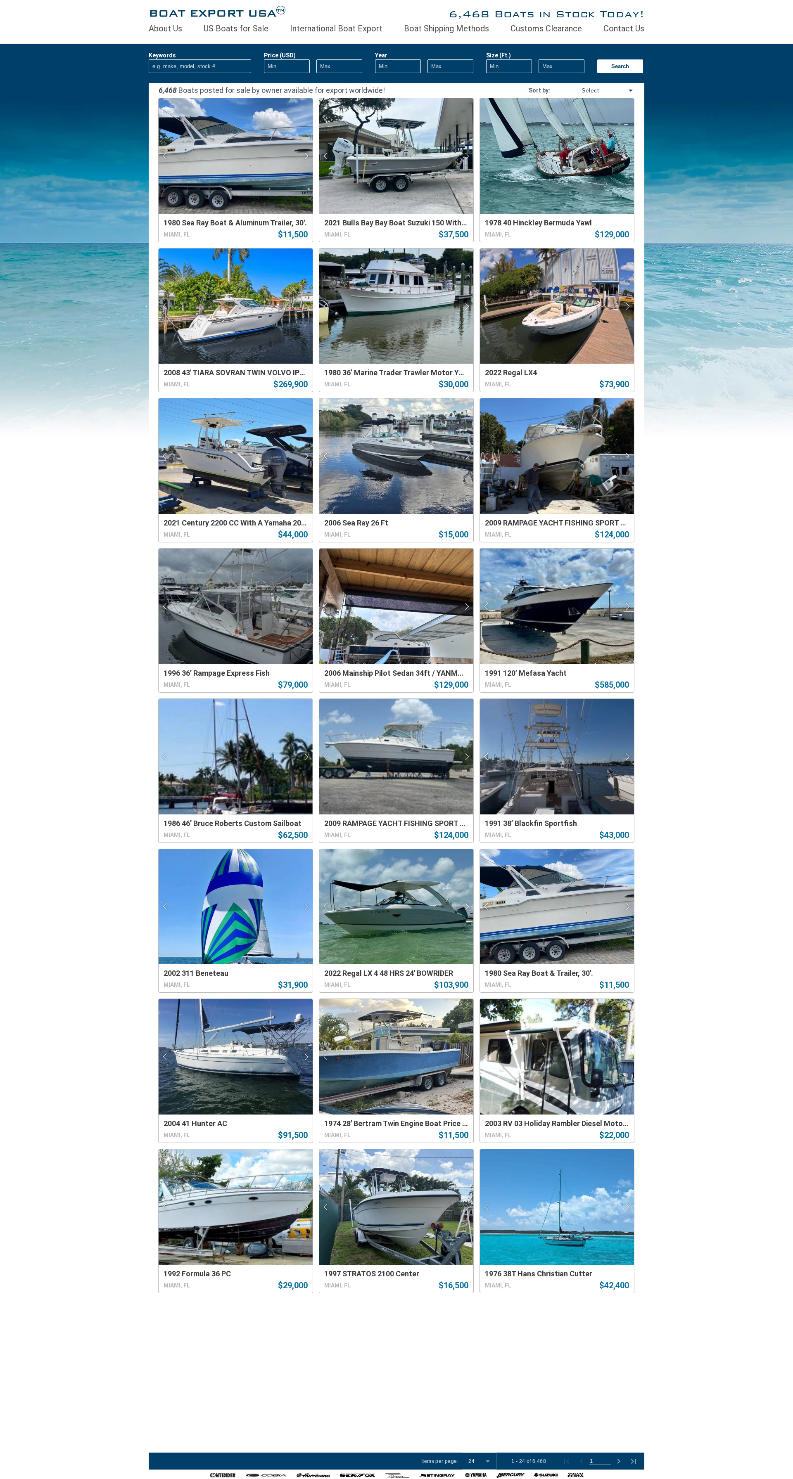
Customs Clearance (546, 28)
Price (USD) (280, 55)
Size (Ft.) (498, 55)
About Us (165, 28)
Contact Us (623, 28)
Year (381, 55)
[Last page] (633, 1461)
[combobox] (592, 90)
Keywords (162, 55)
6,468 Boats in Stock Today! (546, 13)
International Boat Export (336, 28)
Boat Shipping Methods (446, 28)
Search (620, 66)
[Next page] (618, 1461)
